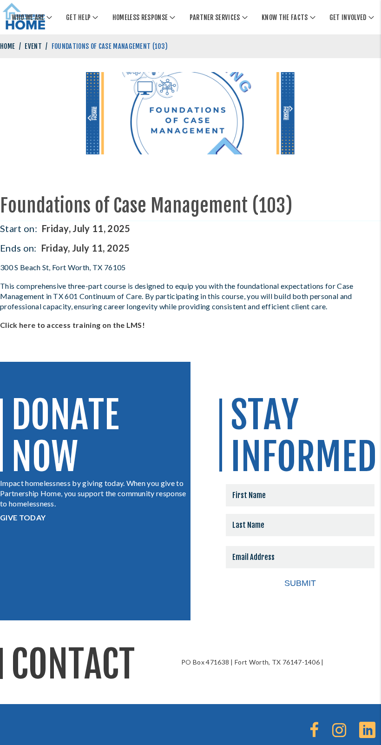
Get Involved (348, 17)
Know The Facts (285, 17)
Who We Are (28, 17)
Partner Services (215, 17)
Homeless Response (140, 17)
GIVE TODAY (23, 517)
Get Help (78, 17)
